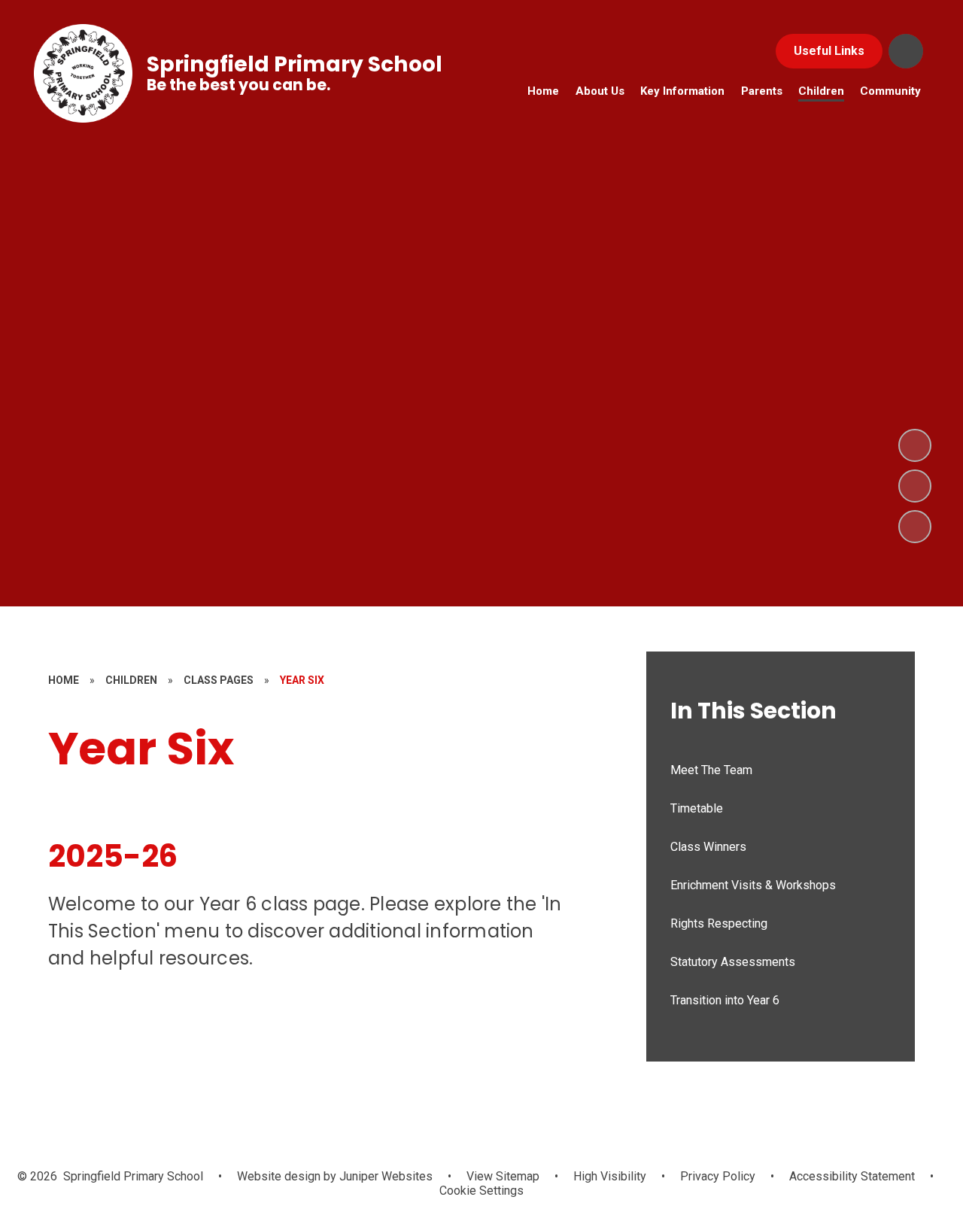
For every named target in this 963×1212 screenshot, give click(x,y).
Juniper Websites (384, 1176)
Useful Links (829, 51)
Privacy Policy (717, 1176)
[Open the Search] (906, 51)
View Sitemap (502, 1176)
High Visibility (609, 1176)
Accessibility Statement (852, 1176)
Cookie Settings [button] (481, 1190)
